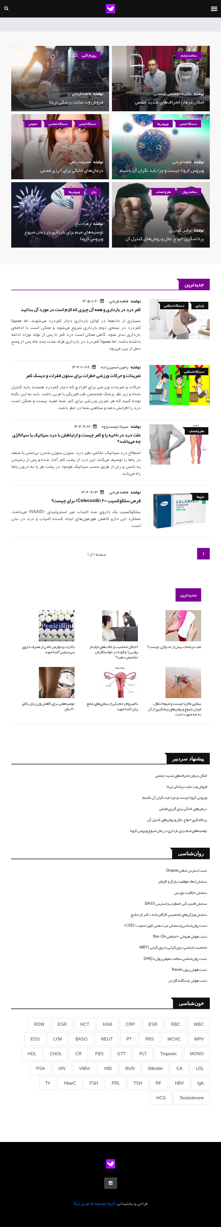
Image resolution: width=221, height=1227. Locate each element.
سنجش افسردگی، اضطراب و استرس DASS (176, 903)
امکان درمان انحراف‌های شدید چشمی (169, 102)
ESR (152, 1024)
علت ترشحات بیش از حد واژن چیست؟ (174, 647)
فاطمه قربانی (81, 93)
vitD (108, 1068)
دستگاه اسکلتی (174, 305)
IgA (200, 1083)
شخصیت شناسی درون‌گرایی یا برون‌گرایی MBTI (173, 947)
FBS (99, 1053)
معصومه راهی (80, 162)
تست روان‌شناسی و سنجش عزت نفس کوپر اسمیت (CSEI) (165, 925)
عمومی (33, 123)
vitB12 (84, 1068)
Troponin (168, 1053)
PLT (143, 1053)
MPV (199, 1039)
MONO (197, 1053)
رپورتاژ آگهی (89, 55)
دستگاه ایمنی (188, 123)
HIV (62, 1068)
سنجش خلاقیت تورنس (190, 892)
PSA (40, 1068)
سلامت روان (189, 192)
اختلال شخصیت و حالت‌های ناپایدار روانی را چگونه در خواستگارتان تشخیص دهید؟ (113, 652)
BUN (130, 1068)
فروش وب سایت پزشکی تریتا (76, 102)
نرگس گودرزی (180, 230)
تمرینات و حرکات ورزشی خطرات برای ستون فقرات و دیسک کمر (83, 375)
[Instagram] (110, 1183)
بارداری (200, 305)
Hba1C (70, 1083)
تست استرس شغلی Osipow (186, 870)
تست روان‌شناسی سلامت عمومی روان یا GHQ (175, 958)
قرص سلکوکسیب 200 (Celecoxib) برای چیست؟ (96, 500)
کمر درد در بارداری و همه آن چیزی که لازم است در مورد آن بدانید (81, 309)
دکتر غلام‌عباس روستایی (172, 93)
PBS (149, 1039)
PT (129, 1039)
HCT (84, 1024)
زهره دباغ (83, 223)
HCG (161, 1098)
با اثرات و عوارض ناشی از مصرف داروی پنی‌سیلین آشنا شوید (48, 649)
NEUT (107, 1039)
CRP (130, 1024)
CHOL (56, 1053)
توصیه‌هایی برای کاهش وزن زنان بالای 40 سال (48, 706)
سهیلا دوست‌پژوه (115, 426)
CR (78, 1053)
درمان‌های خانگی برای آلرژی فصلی (71, 170)
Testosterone (192, 1098)
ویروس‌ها (162, 123)
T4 (47, 1083)
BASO (81, 1039)
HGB (107, 1024)
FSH (93, 1083)
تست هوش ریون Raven (189, 969)
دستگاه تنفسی (58, 123)
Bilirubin (155, 1068)
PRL (116, 1083)
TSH (138, 1083)
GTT (121, 1053)
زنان (93, 192)
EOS (35, 1039)
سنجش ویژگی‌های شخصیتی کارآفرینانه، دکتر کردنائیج (169, 914)
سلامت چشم (189, 55)
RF (158, 1083)
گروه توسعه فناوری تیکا (94, 1203)
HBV (179, 1083)
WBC (199, 1024)
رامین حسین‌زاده (114, 367)
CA (179, 1068)
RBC (175, 1024)
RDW (39, 1024)
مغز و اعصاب (163, 192)
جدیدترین (188, 595)
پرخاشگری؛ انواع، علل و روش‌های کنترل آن (164, 238)
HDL (32, 1053)
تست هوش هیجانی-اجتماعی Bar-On (180, 936)
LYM (57, 1039)
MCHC (174, 1039)
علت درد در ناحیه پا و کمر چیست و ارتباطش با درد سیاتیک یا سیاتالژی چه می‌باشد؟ (76, 438)
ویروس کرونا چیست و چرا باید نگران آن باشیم (162, 170)
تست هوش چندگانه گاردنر (187, 980)
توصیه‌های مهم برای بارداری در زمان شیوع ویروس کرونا (63, 235)
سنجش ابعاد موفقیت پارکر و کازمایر (182, 881)
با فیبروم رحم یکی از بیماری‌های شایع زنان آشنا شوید (112, 706)
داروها (200, 496)
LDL (200, 1068)
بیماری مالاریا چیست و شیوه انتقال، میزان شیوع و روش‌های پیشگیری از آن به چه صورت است (174, 709)
